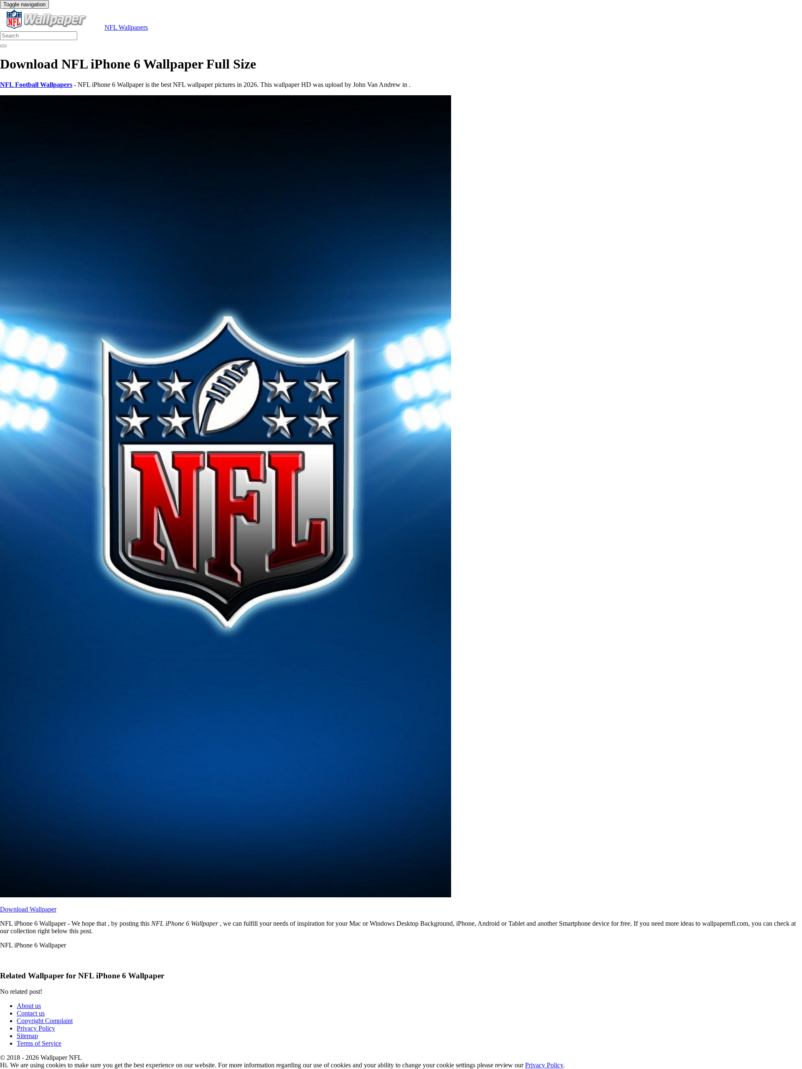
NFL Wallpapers (126, 27)
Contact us (31, 1013)
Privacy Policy (36, 1028)
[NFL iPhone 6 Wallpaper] (225, 895)
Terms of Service (39, 1043)
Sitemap (27, 1035)
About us (29, 1005)
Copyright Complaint (45, 1020)
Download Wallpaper (28, 909)
